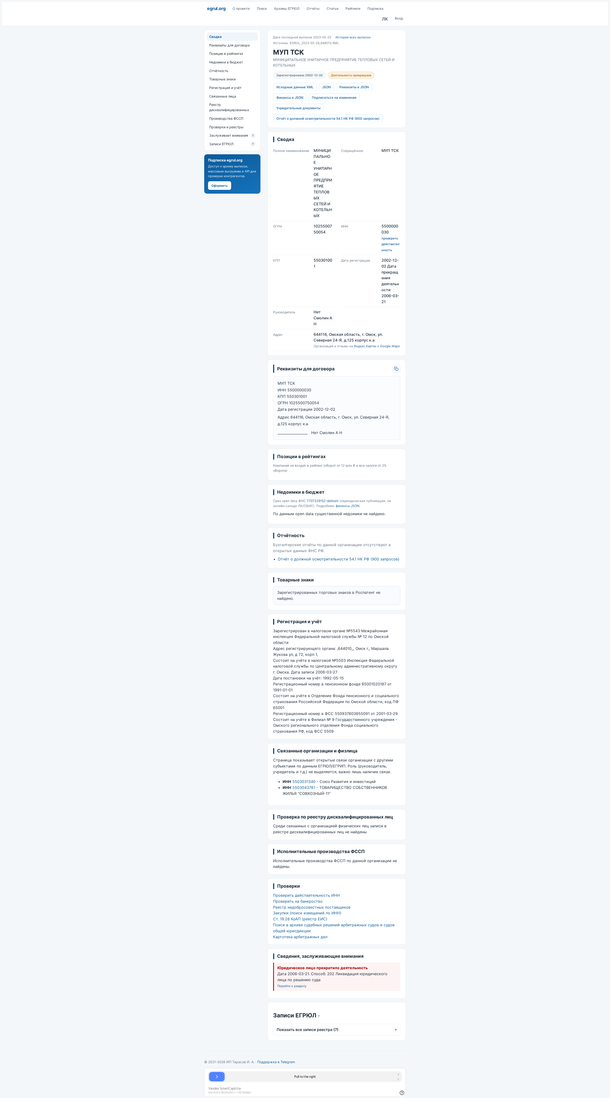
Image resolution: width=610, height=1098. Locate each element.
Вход (399, 18)
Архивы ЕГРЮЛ (287, 8)
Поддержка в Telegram (276, 1062)
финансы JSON (347, 506)
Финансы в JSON (289, 97)
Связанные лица (222, 96)
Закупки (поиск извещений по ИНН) (307, 913)
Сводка (215, 37)
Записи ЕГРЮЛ (231, 144)
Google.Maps (390, 346)
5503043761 (303, 787)
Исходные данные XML (295, 87)
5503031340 (303, 781)
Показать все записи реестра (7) (337, 1029)
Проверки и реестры (226, 127)
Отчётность (218, 71)
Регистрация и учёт (225, 88)
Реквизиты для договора (229, 45)
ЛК (385, 18)
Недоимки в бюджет (226, 62)
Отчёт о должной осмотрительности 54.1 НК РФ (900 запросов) (327, 118)
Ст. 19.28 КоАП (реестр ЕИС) (300, 919)
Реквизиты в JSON (354, 87)
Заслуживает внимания (231, 135)
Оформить (219, 185)
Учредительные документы (298, 108)
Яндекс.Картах (365, 346)
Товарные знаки (222, 79)
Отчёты (313, 8)
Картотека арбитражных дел (300, 936)
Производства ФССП (226, 118)
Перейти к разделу (291, 986)
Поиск (262, 8)
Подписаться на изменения (334, 97)
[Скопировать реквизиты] (396, 369)
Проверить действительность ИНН (306, 895)
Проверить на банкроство (298, 901)
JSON (326, 87)
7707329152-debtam (323, 501)
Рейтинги (353, 8)
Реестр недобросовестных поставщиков (312, 907)
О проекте (241, 8)
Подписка (375, 8)
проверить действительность (390, 244)
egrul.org (216, 8)
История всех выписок (353, 37)
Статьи (332, 8)
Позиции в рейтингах (226, 54)
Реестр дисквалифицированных (229, 107)
